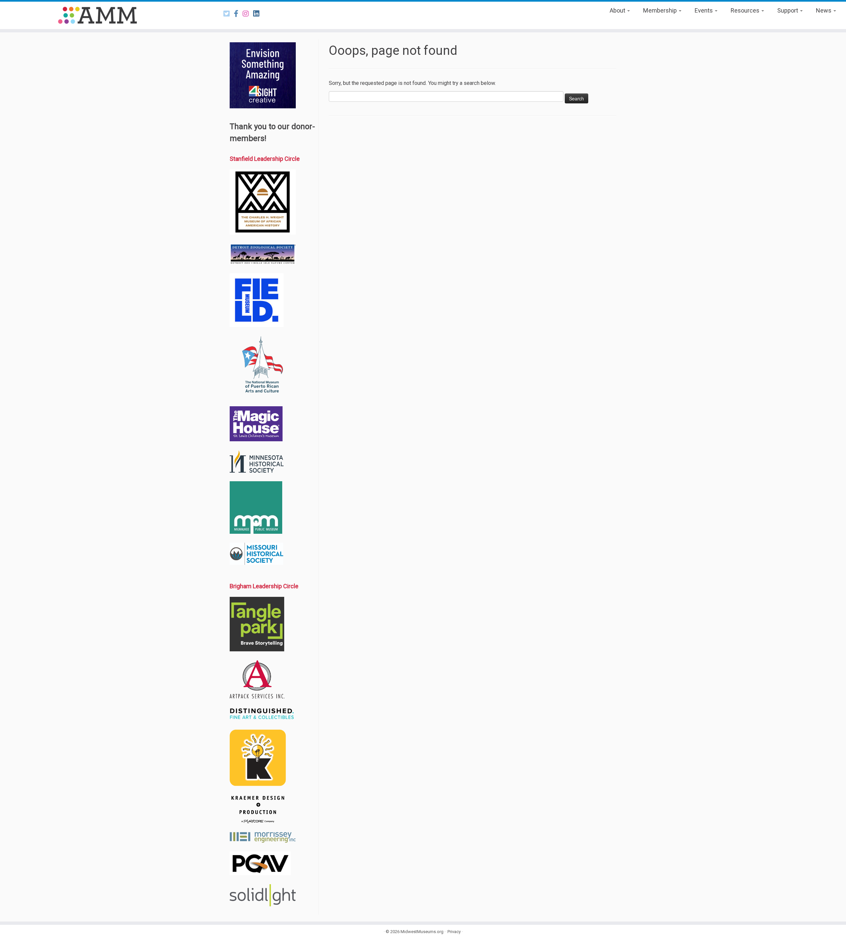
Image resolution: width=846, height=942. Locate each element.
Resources (746, 10)
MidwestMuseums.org (422, 931)
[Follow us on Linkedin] (258, 14)
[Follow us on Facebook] (238, 14)
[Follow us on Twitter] (228, 14)
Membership (660, 10)
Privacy (454, 931)
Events (704, 10)
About (618, 10)
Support (788, 10)
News (824, 10)
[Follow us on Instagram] (248, 14)
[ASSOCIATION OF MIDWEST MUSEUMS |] (97, 15)
